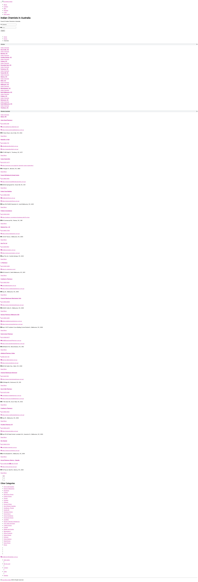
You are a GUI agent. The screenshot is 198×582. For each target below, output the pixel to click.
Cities (5, 571)
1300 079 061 (14, 463)
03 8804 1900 (5, 178)
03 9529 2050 (6, 214)
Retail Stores (7, 541)
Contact (6, 6)
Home (5, 37)
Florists (6, 498)
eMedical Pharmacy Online (8, 353)
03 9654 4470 (6, 428)
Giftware (6, 502)
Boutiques (6, 490)
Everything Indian (6, 580)
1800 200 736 (5, 356)
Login (5, 12)
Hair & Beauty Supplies (10, 506)
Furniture (6, 500)
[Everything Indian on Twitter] (4, 550)
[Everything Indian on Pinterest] (4, 554)
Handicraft (6, 510)
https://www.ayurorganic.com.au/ (11, 253)
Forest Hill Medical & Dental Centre (10, 175)
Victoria (3, 44)
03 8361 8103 (5, 247)
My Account (7, 564)
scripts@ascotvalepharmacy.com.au (11, 395)
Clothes (6, 492)
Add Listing (7, 14)
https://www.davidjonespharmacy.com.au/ (13, 343)
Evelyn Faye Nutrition (6, 191)
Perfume (6, 537)
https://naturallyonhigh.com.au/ (10, 149)
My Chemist (4, 441)
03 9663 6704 (6, 444)
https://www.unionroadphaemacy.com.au (13, 130)
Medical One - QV (5, 227)
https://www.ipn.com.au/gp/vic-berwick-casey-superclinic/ (17, 165)
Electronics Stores (8, 494)
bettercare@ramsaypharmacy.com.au (12, 321)
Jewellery (6, 519)
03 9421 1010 (5, 376)
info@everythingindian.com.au (10, 557)
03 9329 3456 (6, 266)
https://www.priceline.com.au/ (10, 431)
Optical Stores (7, 535)
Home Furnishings (8, 516)
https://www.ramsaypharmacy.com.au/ (12, 324)
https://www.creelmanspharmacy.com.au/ (13, 288)
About (5, 4)
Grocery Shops (8, 504)
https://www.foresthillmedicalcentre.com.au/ (14, 181)
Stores (5, 39)
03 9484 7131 (5, 143)
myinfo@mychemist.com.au (9, 447)
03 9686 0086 (6, 195)
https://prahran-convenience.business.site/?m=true (15, 217)
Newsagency (7, 531)
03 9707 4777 (6, 162)
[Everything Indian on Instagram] (4, 552)
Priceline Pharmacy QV (7, 424)
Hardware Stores (8, 512)
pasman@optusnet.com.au (9, 285)
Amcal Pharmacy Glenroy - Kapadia (10, 460)
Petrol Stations (7, 539)
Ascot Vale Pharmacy (6, 389)
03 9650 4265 (6, 318)
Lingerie (6, 527)
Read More (4, 136)
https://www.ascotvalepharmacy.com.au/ (13, 398)
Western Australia (5, 111)
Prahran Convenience (6, 210)
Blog (5, 8)
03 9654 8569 (6, 302)
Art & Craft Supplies (9, 486)
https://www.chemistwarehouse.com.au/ (13, 305)
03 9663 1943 (5, 282)
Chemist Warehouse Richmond (9, 372)
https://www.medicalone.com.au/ (11, 233)
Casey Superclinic (5, 159)
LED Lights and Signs (9, 523)
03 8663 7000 (6, 230)
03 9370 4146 (5, 392)
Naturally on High (5, 139)
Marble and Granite (9, 529)
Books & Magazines (9, 488)
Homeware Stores (8, 517)
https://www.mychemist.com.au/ (10, 450)
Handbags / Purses (9, 508)
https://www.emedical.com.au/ (10, 363)
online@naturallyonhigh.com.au (10, 146)
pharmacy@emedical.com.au (9, 360)
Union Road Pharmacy (6, 120)
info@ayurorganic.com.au (8, 250)
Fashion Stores (8, 496)
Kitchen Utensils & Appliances (12, 521)
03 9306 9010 (6, 463)
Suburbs (6, 575)
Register (6, 10)
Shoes (5, 545)
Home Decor (7, 514)
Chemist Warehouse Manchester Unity (11, 298)
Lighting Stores (8, 525)
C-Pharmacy (4, 262)
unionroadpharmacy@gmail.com (10, 126)
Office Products (8, 533)
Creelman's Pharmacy (6, 279)
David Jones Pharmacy (7, 334)
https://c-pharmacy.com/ (8, 269)
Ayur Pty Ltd (4, 243)
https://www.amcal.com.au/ (9, 466)
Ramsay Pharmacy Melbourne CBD (10, 314)
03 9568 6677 (6, 337)
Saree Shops (7, 543)
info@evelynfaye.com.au (8, 198)
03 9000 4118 (5, 123)
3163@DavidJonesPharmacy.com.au (11, 340)
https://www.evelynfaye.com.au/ (10, 201)
